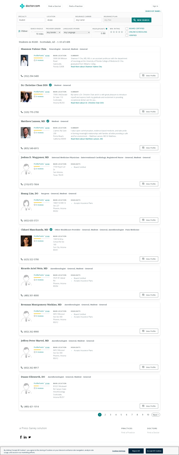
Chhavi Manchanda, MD (35, 229)
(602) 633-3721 (31, 220)
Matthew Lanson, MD (33, 121)
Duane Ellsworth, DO (33, 376)
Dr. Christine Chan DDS (34, 85)
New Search (143, 20)
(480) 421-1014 (31, 406)
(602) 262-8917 (31, 367)
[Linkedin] (25, 437)
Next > (156, 414)
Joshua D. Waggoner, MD (35, 157)
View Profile (151, 75)
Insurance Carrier (83, 16)
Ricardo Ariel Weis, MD (34, 268)
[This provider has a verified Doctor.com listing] (50, 85)
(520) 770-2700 (31, 112)
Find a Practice (76, 6)
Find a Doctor (54, 6)
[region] (89, 451)
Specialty (22, 16)
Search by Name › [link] (153, 11)
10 (148, 414)
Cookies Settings (118, 451)
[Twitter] (29, 437)
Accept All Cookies (154, 451)
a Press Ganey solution (33, 428)
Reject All (136, 451)
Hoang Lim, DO (29, 193)
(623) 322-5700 (31, 259)
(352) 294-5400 (31, 76)
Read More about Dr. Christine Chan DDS (87, 103)
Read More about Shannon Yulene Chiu (86, 66)
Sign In (155, 6)
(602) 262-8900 (31, 331)
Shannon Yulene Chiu (33, 49)
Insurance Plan (110, 16)
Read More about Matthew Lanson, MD (87, 139)
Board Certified (136, 28)
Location (51, 16)
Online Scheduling (138, 32)
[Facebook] (20, 437)
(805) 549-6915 (31, 148)
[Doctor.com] (29, 6)
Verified (133, 35)
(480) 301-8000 (31, 295)
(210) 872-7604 (31, 184)
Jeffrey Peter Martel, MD (35, 340)
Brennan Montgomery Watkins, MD (41, 304)
